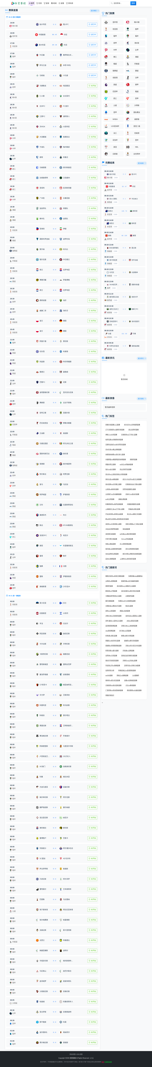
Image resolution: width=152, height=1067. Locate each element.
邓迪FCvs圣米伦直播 (132, 494)
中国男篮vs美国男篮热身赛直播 (115, 459)
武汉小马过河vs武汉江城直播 (132, 479)
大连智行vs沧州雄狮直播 (113, 494)
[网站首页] (18, 3)
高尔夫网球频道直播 (132, 549)
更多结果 (141, 163)
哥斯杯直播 (133, 459)
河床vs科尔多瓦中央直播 (133, 645)
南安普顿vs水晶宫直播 (134, 690)
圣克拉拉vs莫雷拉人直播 (133, 616)
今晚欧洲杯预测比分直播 (113, 596)
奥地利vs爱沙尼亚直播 (112, 680)
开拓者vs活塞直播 (128, 650)
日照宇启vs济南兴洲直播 (132, 665)
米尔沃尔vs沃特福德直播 (132, 424)
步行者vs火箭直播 (125, 631)
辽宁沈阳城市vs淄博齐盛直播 (114, 429)
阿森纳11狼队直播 (134, 509)
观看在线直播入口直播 (112, 424)
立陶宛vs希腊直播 (111, 581)
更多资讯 (141, 358)
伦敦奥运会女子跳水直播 (133, 484)
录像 (62, 3)
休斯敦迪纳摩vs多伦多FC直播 (115, 454)
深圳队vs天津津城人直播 (113, 524)
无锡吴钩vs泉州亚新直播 (113, 685)
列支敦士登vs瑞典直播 (112, 665)
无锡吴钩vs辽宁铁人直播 (129, 434)
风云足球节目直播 (125, 469)
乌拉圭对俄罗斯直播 (111, 529)
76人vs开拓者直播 (127, 539)
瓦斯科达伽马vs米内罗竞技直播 (115, 444)
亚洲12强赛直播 (110, 559)
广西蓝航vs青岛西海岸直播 (114, 690)
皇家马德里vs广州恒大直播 (134, 524)
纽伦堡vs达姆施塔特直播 (113, 549)
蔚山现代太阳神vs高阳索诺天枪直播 (117, 519)
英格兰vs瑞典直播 (122, 675)
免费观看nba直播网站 (135, 576)
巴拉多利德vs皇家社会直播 (114, 514)
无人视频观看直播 (125, 544)
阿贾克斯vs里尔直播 (111, 650)
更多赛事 (94, 10)
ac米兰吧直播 (109, 499)
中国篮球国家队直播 (133, 504)
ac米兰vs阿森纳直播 (126, 464)
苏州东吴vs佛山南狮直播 (113, 449)
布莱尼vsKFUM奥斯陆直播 (126, 601)
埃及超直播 (126, 529)
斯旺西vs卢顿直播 (111, 591)
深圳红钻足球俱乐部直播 (129, 655)
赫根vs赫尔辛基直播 (127, 635)
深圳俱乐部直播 (110, 534)
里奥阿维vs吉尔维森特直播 (130, 581)
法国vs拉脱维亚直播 (130, 680)
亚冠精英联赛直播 (111, 626)
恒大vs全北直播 (110, 469)
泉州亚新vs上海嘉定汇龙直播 (126, 586)
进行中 (93, 24)
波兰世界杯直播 (133, 429)
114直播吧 (135, 675)
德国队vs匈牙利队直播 (112, 640)
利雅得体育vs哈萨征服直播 (114, 504)
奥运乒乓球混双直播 (111, 660)
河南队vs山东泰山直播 (130, 660)
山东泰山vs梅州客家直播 (128, 534)
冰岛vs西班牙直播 (132, 621)
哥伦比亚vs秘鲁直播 (111, 479)
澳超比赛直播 (122, 499)
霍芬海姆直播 (109, 601)
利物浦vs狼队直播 (111, 635)
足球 (40, 3)
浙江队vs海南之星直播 (134, 514)
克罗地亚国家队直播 (129, 489)
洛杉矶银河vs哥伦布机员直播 (130, 591)
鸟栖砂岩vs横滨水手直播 (113, 606)
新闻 (55, 3)
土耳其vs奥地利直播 (111, 489)
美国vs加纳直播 (125, 611)
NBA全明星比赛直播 (111, 554)
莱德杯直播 (109, 586)
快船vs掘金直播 (110, 544)
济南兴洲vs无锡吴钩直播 (113, 616)
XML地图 (80, 1054)
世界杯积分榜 (109, 670)
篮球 (47, 3)
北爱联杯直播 (130, 596)
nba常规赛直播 (110, 631)
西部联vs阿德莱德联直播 (113, 645)
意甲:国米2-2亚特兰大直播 (114, 621)
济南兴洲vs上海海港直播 (129, 626)
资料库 (70, 3)
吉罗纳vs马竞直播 (111, 655)
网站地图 (72, 1054)
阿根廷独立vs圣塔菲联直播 (127, 670)
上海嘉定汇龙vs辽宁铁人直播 (114, 509)
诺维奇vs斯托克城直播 (131, 640)
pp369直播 (109, 675)
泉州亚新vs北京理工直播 (113, 484)
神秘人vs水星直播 (111, 434)
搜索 (133, 3)
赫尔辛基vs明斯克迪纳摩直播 (132, 554)
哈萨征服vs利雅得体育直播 (114, 439)
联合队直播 (129, 606)
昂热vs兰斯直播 (110, 611)
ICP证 (92, 1058)
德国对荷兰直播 (110, 464)
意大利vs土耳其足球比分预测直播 (116, 474)
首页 (32, 3)
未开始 (93, 86)
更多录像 (141, 398)
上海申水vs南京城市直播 (128, 559)
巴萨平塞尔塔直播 (111, 539)
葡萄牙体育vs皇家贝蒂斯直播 (114, 576)
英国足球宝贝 (109, 695)
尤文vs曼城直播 (131, 685)
